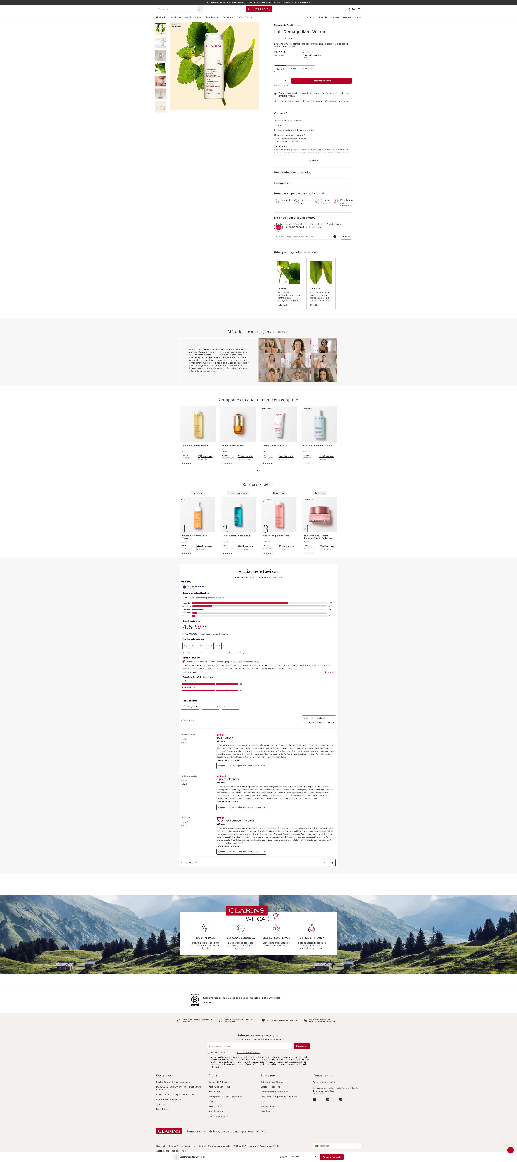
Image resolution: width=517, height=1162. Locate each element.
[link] (312, 55)
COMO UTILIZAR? (308, 130)
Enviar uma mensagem (324, 1082)
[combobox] (337, 1146)
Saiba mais (282, 305)
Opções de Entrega (218, 1082)
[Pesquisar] (200, 9)
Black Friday (162, 1109)
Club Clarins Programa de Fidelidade (279, 1097)
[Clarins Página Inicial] (259, 9)
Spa (262, 1101)
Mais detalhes (289, 46)
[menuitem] (348, 9)
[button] (160, 29)
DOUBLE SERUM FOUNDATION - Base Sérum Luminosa (178, 1088)
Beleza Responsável (271, 1087)
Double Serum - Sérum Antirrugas (173, 1082)
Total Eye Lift (162, 1104)
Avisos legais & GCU (269, 1146)
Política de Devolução (219, 1087)
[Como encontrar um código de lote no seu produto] (335, 236)
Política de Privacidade (248, 1052)
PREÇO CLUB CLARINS (312, 55)
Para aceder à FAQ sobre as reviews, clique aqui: (258, 577)
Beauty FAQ (214, 1106)
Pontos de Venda (269, 1106)
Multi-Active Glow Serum (168, 1099)
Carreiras (265, 1111)
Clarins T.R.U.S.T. (295, 227)
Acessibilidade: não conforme (171, 1151)
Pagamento (214, 1092)
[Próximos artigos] (341, 438)
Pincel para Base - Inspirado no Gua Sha (176, 1094)
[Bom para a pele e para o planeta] (323, 193)
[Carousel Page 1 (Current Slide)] (257, 470)
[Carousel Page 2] (259, 470)
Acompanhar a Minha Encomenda (225, 1097)
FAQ (210, 1101)
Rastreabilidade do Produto (274, 1092)
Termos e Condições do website (214, 1146)
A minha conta (215, 1111)
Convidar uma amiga (218, 1116)
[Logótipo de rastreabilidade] (278, 227)
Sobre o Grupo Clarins (272, 1082)
